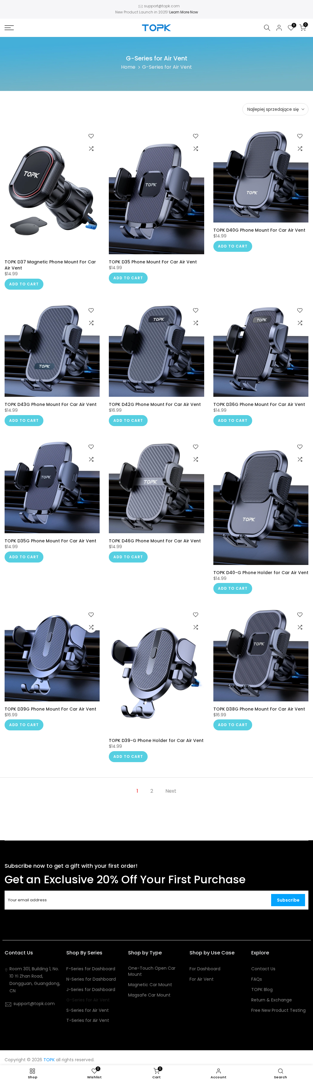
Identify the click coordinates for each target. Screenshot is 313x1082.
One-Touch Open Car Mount (151, 971)
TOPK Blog (262, 990)
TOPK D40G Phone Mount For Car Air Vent (259, 230)
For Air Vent (202, 979)
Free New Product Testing (278, 1010)
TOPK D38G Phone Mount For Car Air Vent (259, 709)
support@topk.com (162, 6)
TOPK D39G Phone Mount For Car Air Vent (50, 709)
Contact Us (263, 969)
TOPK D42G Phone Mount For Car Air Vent (155, 404)
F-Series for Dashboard (90, 969)
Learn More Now (183, 12)
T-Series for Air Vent (87, 1020)
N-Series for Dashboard (91, 979)
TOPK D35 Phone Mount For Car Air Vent (153, 262)
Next (170, 790)
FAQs (256, 979)
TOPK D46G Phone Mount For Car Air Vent (155, 541)
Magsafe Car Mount (149, 995)
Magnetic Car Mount (150, 985)
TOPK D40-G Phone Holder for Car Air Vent (260, 573)
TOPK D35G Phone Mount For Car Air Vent (50, 541)
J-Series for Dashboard (90, 990)
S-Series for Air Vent (87, 1010)
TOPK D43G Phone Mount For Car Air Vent (51, 404)
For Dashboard (205, 969)
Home (128, 67)
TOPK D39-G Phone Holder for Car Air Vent (156, 740)
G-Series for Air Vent (88, 1000)
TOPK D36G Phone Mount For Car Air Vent (259, 404)
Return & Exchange (271, 1000)
